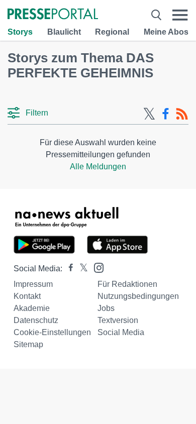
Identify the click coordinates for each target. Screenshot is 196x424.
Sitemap (28, 344)
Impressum (33, 284)
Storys (20, 32)
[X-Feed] (149, 114)
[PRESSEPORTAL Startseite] (53, 15)
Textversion (117, 320)
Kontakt (27, 296)
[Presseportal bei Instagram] (96, 267)
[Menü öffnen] (180, 15)
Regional (112, 32)
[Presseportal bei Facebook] (67, 268)
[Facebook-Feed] (165, 114)
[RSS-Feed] (181, 114)
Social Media (120, 332)
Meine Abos (166, 32)
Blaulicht (64, 32)
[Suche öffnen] (156, 15)
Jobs (106, 308)
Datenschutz (36, 320)
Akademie (32, 308)
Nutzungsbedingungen (138, 296)
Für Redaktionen (127, 284)
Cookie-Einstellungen (52, 332)
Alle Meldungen (98, 166)
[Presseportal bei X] (80, 268)
